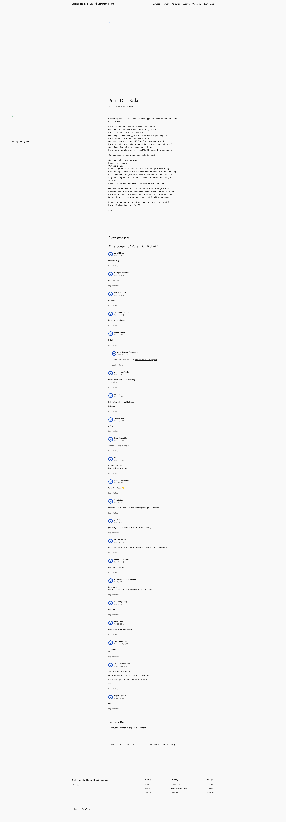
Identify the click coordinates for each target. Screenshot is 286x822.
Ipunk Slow (118, 520)
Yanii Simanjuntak (120, 641)
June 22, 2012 (119, 483)
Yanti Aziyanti (119, 418)
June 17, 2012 (119, 421)
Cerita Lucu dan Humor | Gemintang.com (93, 3)
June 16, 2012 (119, 397)
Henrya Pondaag (120, 292)
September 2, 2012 (121, 644)
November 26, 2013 (121, 698)
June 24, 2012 (119, 542)
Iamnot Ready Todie (121, 372)
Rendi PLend (118, 621)
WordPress (86, 809)
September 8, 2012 (121, 666)
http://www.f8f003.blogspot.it (146, 360)
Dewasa (131, 106)
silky (124, 106)
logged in (124, 728)
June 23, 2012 (119, 502)
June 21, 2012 (119, 460)
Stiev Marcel (118, 458)
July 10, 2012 (118, 582)
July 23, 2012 (119, 624)
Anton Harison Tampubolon (127, 352)
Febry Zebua (118, 500)
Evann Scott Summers (122, 664)
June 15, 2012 (119, 315)
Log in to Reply (113, 266)
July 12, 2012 (118, 604)
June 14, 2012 (119, 275)
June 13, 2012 (119, 255)
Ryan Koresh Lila (120, 540)
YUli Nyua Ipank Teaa (122, 273)
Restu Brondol (119, 394)
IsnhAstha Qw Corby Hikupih (125, 579)
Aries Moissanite (120, 696)
